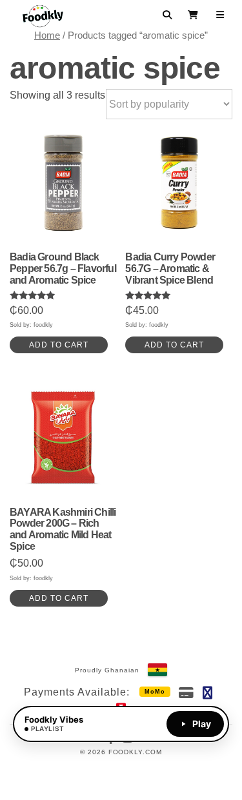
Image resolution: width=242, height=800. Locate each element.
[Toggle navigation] (220, 15)
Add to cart (58, 344)
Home (47, 35)
